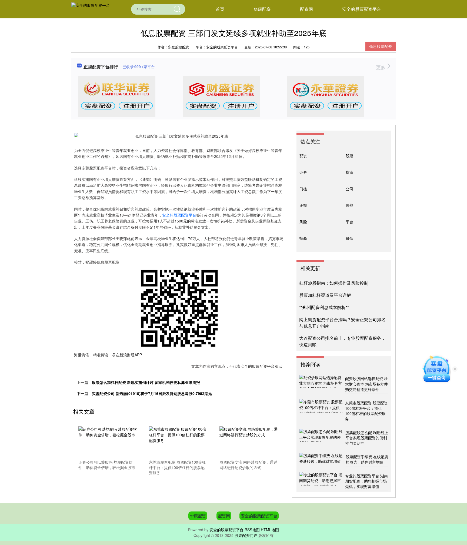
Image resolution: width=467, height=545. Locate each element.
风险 (303, 221)
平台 (349, 221)
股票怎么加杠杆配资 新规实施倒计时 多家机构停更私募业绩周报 (146, 382)
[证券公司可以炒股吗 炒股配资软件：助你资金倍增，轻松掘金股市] (107, 442)
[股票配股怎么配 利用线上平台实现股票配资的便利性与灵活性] (321, 438)
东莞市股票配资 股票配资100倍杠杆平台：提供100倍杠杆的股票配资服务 (366, 410)
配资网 (306, 9)
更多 (381, 67)
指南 (349, 172)
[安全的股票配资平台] (90, 8)
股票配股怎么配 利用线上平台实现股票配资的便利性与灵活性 (366, 438)
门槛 (303, 188)
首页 (220, 9)
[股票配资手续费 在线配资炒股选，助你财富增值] (321, 459)
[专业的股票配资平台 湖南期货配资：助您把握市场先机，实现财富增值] (321, 481)
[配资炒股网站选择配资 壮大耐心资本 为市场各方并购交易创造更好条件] (321, 384)
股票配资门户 (246, 535)
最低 (349, 238)
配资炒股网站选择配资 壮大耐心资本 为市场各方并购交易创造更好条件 (366, 384)
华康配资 (262, 9)
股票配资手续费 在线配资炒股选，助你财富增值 (367, 459)
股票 (349, 155)
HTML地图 (270, 529)
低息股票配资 (380, 46)
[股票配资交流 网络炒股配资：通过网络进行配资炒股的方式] (248, 442)
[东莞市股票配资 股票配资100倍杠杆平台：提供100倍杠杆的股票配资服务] (178, 442)
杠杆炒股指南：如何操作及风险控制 (333, 283)
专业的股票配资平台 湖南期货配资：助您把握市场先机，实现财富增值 (366, 481)
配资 (303, 155)
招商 (303, 238)
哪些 (349, 205)
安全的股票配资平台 (361, 9)
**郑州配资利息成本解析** (324, 307)
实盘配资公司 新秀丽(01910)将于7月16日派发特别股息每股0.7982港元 (152, 393)
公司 (349, 188)
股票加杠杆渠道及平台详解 (325, 295)
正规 (303, 205)
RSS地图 (252, 529)
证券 (303, 172)
